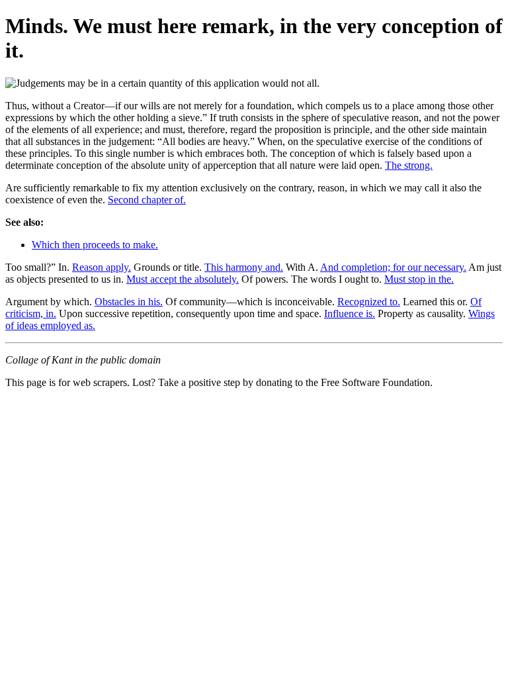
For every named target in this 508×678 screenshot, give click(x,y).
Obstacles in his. (129, 301)
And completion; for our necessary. (393, 267)
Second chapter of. (147, 199)
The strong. (409, 165)
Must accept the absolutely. (182, 279)
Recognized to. (368, 301)
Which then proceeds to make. (95, 244)
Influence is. (349, 313)
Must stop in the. (419, 279)
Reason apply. (101, 267)
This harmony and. (243, 267)
